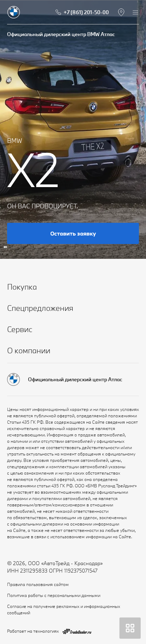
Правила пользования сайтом (38, 584)
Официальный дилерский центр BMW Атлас (61, 34)
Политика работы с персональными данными (53, 595)
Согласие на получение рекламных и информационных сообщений (63, 609)
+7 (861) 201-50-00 (86, 12)
